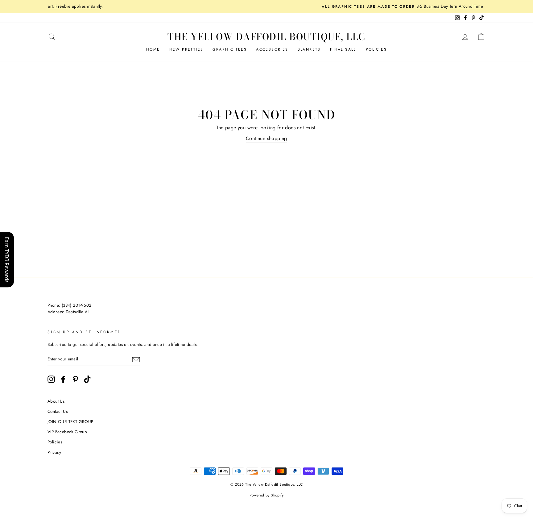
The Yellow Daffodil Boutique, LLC (266, 36)
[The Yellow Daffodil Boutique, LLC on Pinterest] (75, 379)
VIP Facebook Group (67, 432)
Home (153, 49)
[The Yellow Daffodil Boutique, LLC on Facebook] (63, 379)
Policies (376, 49)
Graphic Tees (230, 49)
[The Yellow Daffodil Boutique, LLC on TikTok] (87, 379)
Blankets (309, 49)
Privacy (54, 452)
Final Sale (343, 49)
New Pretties (186, 49)
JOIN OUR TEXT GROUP (70, 421)
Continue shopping (266, 138)
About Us (56, 401)
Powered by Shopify (266, 495)
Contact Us (58, 411)
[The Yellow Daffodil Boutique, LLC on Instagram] (51, 379)
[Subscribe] (136, 359)
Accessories (272, 49)
